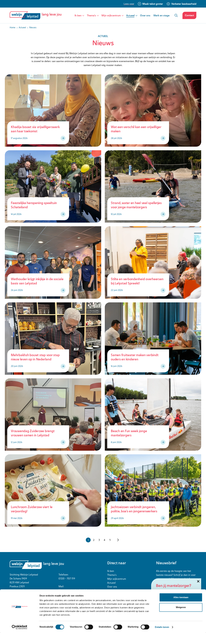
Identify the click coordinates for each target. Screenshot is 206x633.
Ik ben (77, 15)
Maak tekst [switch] (152, 3)
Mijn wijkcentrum (111, 15)
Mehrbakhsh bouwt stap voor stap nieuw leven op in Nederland (35, 357)
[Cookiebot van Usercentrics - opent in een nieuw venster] (19, 627)
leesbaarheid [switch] (183, 3)
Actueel (130, 15)
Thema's (91, 15)
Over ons (145, 15)
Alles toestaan (180, 597)
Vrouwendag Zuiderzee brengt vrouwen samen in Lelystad (32, 433)
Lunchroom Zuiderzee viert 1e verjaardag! (31, 509)
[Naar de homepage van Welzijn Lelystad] (37, 15)
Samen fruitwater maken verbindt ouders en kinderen (134, 357)
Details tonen (162, 627)
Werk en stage (161, 15)
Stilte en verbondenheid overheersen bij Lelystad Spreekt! (137, 281)
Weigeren (181, 607)
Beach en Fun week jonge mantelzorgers (129, 433)
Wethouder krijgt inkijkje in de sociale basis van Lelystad (37, 281)
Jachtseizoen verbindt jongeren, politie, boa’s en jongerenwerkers (134, 509)
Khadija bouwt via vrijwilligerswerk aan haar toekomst (35, 129)
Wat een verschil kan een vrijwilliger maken (136, 129)
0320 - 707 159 (67, 578)
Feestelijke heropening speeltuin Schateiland (34, 205)
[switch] (88, 627)
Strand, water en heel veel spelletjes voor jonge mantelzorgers (136, 205)
